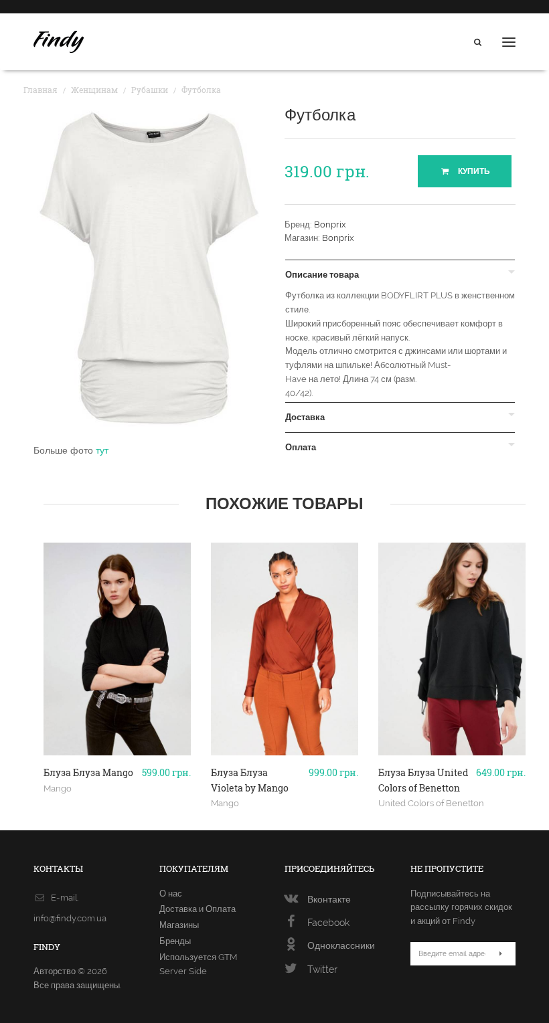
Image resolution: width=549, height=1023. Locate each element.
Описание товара (322, 275)
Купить (473, 171)
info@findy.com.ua (69, 918)
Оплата (300, 447)
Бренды (175, 941)
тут (102, 450)
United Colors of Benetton (431, 803)
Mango (58, 788)
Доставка (305, 417)
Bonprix (330, 224)
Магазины (179, 925)
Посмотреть (117, 770)
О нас (170, 894)
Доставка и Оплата (197, 909)
